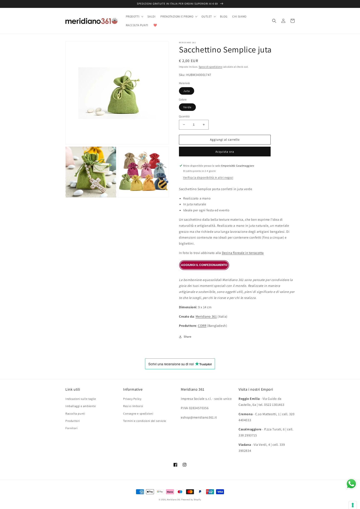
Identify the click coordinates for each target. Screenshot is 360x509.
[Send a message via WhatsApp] (351, 483)
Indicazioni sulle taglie (80, 399)
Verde (187, 107)
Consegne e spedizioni (138, 413)
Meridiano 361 (206, 316)
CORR (202, 325)
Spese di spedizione (210, 66)
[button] (134, 16)
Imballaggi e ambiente (80, 406)
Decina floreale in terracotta (243, 253)
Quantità (184, 116)
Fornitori (71, 428)
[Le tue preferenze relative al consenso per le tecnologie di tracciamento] (353, 505)
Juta (186, 91)
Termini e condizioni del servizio (144, 421)
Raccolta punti (75, 413)
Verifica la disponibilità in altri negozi (208, 177)
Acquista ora (224, 152)
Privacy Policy (132, 399)
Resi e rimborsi (133, 406)
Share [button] (187, 336)
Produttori (72, 421)
